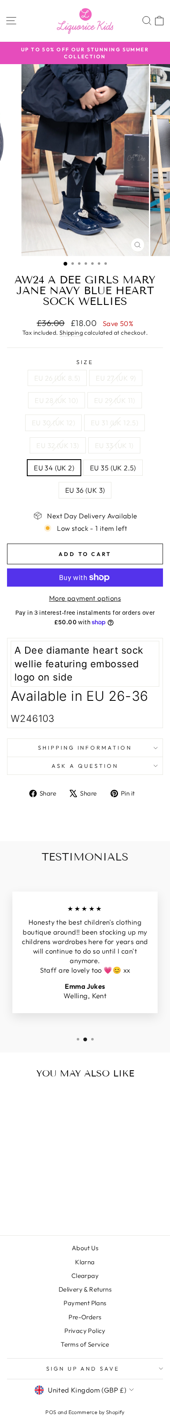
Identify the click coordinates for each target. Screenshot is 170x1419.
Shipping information (85, 747)
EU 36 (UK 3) (85, 490)
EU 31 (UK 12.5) (114, 422)
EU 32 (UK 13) (57, 445)
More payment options (85, 598)
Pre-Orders (84, 1317)
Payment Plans (85, 1303)
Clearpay (85, 1276)
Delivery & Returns (85, 1289)
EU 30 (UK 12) (53, 422)
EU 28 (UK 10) (56, 400)
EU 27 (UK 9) (116, 378)
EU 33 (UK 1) (114, 445)
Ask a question (85, 765)
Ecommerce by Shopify (96, 1412)
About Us (85, 1248)
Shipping (71, 332)
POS (50, 1412)
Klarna (84, 1262)
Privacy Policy (85, 1331)
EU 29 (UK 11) (114, 400)
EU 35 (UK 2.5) (113, 467)
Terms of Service (85, 1344)
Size (85, 362)
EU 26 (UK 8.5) (57, 378)
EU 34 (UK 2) (54, 467)
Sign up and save (83, 1368)
